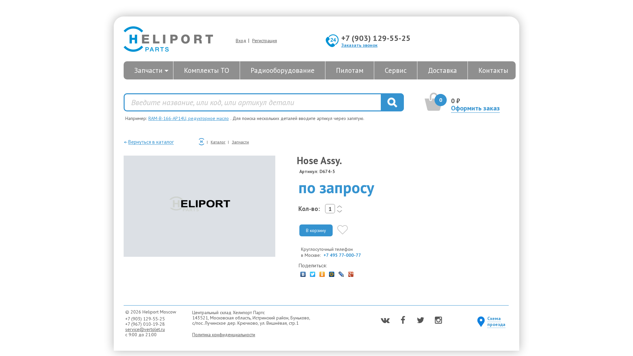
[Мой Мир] (331, 272)
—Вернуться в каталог (149, 141)
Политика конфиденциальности (223, 335)
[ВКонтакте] (303, 272)
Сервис (396, 70)
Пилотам (349, 70)
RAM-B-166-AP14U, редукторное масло (188, 118)
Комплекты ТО (206, 70)
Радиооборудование (283, 70)
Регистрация (264, 41)
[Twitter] (312, 272)
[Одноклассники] (322, 272)
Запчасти (148, 70)
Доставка (442, 70)
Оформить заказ (475, 108)
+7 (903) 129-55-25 (375, 38)
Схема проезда (496, 321)
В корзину (316, 230)
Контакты (493, 70)
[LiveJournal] (341, 272)
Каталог (218, 141)
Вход (241, 41)
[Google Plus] (350, 272)
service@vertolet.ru (145, 329)
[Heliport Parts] (168, 39)
